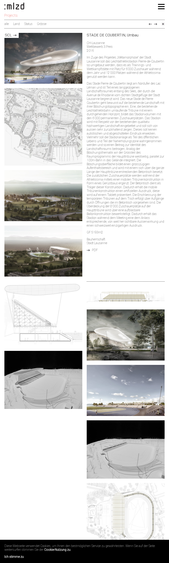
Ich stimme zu (14, 556)
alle (6, 24)
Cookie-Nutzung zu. (57, 549)
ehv (150, 24)
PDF (95, 250)
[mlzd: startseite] (14, 6)
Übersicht (163, 24)
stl (155, 24)
